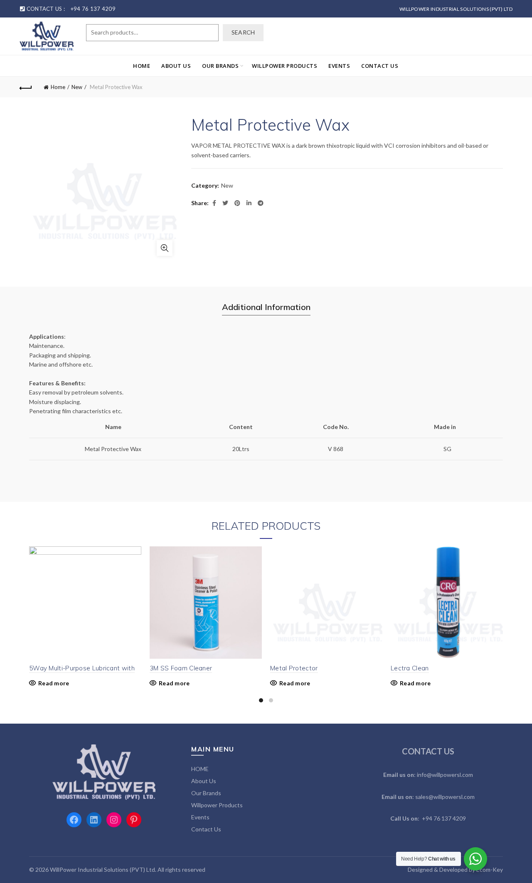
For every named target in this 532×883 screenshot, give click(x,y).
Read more (53, 683)
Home (58, 87)
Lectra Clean (410, 668)
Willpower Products (284, 65)
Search (243, 32)
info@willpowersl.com (445, 774)
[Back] (25, 87)
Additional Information (266, 307)
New (76, 87)
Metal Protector (294, 668)
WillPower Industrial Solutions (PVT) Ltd (455, 9)
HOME (141, 65)
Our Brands (220, 65)
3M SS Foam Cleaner (181, 668)
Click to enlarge (164, 248)
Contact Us (379, 65)
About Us (176, 65)
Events (339, 65)
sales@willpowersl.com (445, 796)
